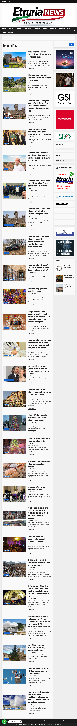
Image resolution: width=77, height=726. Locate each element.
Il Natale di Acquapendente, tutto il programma (14, 296)
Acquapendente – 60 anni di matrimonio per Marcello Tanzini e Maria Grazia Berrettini (14, 137)
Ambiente (45, 29)
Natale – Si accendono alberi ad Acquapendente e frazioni (14, 446)
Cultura (6, 279)
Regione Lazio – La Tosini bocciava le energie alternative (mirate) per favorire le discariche (14, 569)
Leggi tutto (32, 69)
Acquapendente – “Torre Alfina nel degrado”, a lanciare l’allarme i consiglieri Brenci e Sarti (14, 219)
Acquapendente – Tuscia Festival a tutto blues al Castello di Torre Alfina (14, 544)
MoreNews (50, 724)
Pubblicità (56, 721)
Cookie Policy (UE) (47, 721)
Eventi (11, 708)
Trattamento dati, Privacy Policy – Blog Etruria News (26, 721)
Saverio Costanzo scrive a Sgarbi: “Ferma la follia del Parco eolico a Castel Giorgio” (14, 374)
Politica (19, 29)
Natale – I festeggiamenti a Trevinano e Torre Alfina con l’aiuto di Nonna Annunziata (14, 423)
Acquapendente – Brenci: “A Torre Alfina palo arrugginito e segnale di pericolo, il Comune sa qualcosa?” (14, 163)
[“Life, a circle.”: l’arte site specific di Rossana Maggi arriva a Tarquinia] (59, 268)
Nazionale (37, 29)
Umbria (11, 380)
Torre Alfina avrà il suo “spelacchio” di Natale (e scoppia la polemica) (14, 653)
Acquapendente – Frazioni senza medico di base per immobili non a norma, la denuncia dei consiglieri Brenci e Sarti (14, 349)
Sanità (69, 29)
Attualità (11, 29)
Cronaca (4, 29)
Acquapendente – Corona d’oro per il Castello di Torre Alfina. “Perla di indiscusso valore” (14, 273)
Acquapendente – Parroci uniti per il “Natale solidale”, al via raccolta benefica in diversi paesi (14, 191)
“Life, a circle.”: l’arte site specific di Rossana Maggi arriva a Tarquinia (69, 266)
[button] (74, 30)
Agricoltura (53, 29)
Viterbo (6, 117)
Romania (10, 32)
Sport (4, 32)
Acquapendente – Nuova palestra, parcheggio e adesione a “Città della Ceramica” (14, 399)
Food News (62, 29)
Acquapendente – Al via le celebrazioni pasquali (14, 494)
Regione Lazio (27, 29)
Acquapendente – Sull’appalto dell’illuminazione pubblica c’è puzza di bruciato (14, 676)
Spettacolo (7, 550)
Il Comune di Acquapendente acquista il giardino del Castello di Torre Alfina (14, 84)
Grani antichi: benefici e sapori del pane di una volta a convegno (14, 470)
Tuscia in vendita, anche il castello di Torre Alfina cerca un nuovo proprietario (14, 60)
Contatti (62, 721)
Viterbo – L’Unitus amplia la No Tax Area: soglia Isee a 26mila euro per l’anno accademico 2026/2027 (68, 286)
